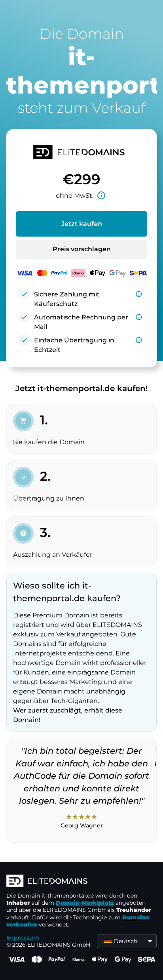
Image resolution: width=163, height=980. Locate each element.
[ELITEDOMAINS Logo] (81, 882)
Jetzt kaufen (81, 223)
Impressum (22, 937)
